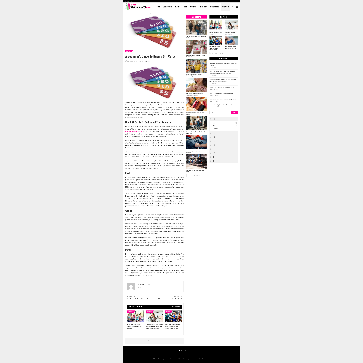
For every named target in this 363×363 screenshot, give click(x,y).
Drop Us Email (128, 1)
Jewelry (193, 7)
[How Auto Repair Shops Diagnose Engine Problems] (196, 142)
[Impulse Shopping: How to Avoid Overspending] (196, 66)
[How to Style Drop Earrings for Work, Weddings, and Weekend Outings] (196, 85)
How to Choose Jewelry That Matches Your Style (222, 87)
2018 (212, 160)
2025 (212, 132)
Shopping (225, 7)
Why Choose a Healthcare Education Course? (139, 299)
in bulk (133, 131)
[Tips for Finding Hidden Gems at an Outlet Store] (196, 27)
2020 (212, 152)
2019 (212, 156)
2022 (212, 144)
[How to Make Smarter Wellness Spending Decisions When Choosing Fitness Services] (173, 316)
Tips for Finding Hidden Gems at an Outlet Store (221, 93)
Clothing (178, 7)
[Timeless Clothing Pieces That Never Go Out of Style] (196, 123)
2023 (212, 140)
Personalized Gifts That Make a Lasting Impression (222, 99)
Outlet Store (215, 7)
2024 (212, 136)
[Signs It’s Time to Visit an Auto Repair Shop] (196, 161)
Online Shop (203, 7)
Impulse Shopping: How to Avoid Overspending (221, 105)
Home (159, 7)
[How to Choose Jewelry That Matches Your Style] (231, 40)
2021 (212, 148)
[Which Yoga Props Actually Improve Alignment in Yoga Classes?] (135, 316)
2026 (212, 119)
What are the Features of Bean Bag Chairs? (170, 299)
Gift (185, 7)
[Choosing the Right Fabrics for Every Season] (196, 104)
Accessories (167, 7)
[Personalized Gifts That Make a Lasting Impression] (196, 47)
